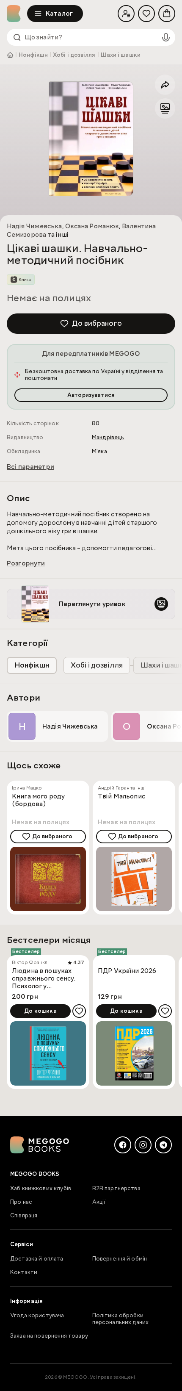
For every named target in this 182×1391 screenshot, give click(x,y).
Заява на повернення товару (49, 1336)
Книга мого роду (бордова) (38, 800)
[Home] (17, 13)
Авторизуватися (91, 395)
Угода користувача (37, 1315)
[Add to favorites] (79, 1011)
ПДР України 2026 (127, 971)
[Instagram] (143, 1144)
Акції (99, 1202)
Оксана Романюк (92, 226)
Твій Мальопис (121, 796)
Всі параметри (30, 467)
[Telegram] (163, 1144)
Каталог (59, 13)
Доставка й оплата (36, 1259)
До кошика (40, 1011)
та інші (57, 234)
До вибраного (97, 323)
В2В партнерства (116, 1188)
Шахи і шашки (121, 55)
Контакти (23, 1272)
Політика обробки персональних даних (120, 1319)
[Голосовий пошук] (166, 37)
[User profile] (126, 13)
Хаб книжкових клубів (40, 1188)
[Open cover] (91, 139)
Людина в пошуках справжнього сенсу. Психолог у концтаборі (43, 978)
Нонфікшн (33, 55)
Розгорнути (26, 563)
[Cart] (166, 13)
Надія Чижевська (34, 226)
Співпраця (23, 1215)
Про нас (21, 1202)
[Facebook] (122, 1144)
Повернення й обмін (119, 1259)
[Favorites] (146, 13)
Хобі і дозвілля (74, 55)
